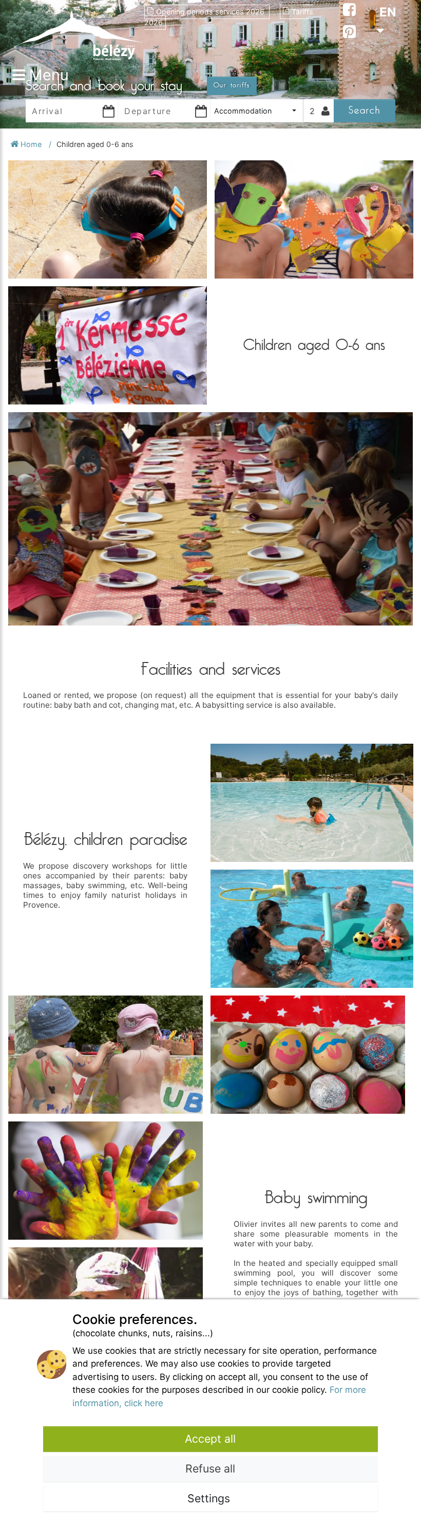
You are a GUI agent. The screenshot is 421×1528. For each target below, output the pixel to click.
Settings (210, 1498)
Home (31, 144)
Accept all (210, 1438)
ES (387, 67)
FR (387, 49)
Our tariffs (232, 85)
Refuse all (210, 1468)
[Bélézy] (78, 32)
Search (364, 110)
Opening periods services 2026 (211, 11)
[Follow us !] (349, 11)
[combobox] (256, 110)
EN (387, 12)
